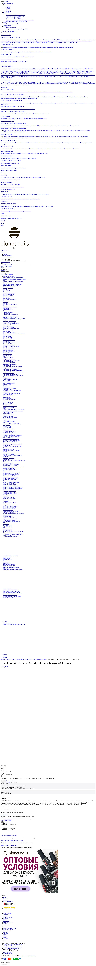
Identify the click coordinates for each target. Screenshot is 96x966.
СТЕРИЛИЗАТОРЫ (5, 116)
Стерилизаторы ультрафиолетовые (24, 118)
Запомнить (4, 269)
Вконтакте (5, 932)
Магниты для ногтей (14, 163)
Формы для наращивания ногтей (65, 47)
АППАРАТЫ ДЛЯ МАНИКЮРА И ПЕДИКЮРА (12, 106)
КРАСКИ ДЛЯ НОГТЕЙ (6, 156)
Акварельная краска (5, 158)
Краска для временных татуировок (9, 206)
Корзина (3, 274)
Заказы (5, 254)
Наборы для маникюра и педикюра (45, 125)
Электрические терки (32, 98)
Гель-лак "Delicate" (83, 70)
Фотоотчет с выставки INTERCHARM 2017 (16, 21)
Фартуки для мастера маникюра (72, 130)
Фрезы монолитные (79, 103)
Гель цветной (73, 41)
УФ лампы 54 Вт (68, 92)
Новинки (5, 918)
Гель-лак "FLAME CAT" (29, 71)
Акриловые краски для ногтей (17, 158)
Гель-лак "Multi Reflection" (32, 72)
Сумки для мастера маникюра (8, 113)
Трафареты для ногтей (47, 148)
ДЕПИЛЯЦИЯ (4, 191)
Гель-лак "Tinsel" (35, 76)
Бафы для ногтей (20, 136)
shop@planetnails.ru (7, 952)
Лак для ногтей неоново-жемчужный (15, 83)
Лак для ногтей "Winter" (72, 82)
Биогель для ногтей (8, 41)
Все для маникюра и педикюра (28, 955)
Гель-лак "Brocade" (38, 68)
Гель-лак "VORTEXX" (53, 76)
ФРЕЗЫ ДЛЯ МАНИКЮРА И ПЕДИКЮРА (11, 100)
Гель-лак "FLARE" (39, 71)
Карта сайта (6, 921)
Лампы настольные (33, 96)
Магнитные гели (5, 163)
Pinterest (5, 934)
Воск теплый (20, 194)
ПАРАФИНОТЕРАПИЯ (6, 196)
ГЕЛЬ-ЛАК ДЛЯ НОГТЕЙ (7, 66)
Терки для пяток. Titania (20, 168)
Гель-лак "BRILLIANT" (86, 68)
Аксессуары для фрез (27, 103)
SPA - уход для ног (5, 177)
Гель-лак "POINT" (72, 72)
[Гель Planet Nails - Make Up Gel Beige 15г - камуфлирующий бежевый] (22, 710)
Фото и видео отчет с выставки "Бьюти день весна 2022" (20, 20)
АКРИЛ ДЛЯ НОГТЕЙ (6, 54)
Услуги (5, 26)
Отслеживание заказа (6, 260)
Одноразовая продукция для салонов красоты (35, 130)
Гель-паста (31, 42)
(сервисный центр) (12, 947)
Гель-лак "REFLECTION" (63, 75)
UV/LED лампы (48, 92)
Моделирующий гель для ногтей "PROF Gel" (67, 42)
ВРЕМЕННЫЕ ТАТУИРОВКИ (8, 203)
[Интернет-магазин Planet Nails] (15, 246)
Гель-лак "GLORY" (85, 71)
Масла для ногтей (5, 187)
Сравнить (8, 782)
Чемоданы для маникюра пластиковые (24, 113)
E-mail (2, 263)
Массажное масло (40, 177)
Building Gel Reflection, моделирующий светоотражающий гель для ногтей (70, 39)
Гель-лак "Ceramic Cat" (15, 70)
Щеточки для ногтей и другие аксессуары (14, 131)
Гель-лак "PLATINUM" (62, 72)
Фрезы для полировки (45, 103)
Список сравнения (7, 255)
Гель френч (67, 41)
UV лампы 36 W (33, 92)
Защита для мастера (19, 130)
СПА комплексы (70, 96)
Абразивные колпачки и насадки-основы (12, 103)
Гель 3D (15, 41)
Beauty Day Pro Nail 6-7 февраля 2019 (15, 16)
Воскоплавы (27, 194)
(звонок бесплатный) (12, 944)
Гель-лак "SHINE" (8, 76)
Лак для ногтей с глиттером (30, 83)
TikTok (5, 936)
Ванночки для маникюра (9, 130)
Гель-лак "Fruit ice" (57, 71)
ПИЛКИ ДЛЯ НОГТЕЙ (6, 134)
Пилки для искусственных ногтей (43, 136)
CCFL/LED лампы (13, 92)
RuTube (5, 937)
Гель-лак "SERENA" (74, 75)
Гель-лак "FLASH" (48, 71)
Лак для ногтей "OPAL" (36, 82)
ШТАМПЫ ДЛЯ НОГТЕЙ (7, 151)
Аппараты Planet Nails (21, 109)
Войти (2, 262)
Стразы (40, 148)
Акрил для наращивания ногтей (8, 56)
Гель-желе (6, 42)
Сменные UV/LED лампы (58, 92)
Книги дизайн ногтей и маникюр (9, 61)
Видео (4, 22)
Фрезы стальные (88, 103)
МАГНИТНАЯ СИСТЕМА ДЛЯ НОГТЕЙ (11, 160)
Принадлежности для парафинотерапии (30, 199)
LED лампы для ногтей (23, 92)
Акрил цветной (19, 56)
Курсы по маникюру (8, 3)
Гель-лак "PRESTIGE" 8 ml (17, 75)
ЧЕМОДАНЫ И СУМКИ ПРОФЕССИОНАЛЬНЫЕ (13, 111)
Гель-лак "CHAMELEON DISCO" (29, 70)
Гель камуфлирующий (49, 41)
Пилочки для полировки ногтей (14, 137)
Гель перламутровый (59, 41)
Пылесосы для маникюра (60, 96)
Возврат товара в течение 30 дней (9, 845)
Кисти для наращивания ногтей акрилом (52, 142)
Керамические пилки (29, 136)
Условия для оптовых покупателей (9, 31)
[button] (3, 766)
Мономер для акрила (28, 56)
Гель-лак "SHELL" (83, 75)
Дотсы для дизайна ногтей (9, 142)
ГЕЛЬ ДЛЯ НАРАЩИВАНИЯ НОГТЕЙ (10, 37)
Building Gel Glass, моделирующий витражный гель (15, 39)
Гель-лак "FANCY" (18, 71)
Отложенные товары (8, 256)
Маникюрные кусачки (31, 125)
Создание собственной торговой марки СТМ (17, 29)
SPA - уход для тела (23, 177)
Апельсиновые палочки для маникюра (12, 125)
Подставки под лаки (60, 130)
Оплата (8, 7)
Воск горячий (6, 194)
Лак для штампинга (16, 153)
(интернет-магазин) (12, 945)
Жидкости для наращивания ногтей (30, 52)
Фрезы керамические (56, 103)
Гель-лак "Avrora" (56, 68)
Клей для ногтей (7, 47)
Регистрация (7, 262)
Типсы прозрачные (32, 47)
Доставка (8, 6)
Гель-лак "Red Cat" (39, 75)
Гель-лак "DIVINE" (9, 71)
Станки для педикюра (63, 125)
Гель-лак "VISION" (43, 76)
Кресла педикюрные (24, 96)
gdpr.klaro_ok (4, 964)
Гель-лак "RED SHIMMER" (50, 75)
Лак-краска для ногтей (30, 158)
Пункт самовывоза (7, 913)
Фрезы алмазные (36, 103)
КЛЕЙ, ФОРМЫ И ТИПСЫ (7, 44)
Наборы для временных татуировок (25, 206)
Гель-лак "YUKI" (75, 76)
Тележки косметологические (20, 98)
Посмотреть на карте (8, 953)
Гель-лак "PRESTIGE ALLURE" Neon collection (23, 73)
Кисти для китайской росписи (35, 142)
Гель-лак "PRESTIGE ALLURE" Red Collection (45, 73)
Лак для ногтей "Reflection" (60, 82)
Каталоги (8, 11)
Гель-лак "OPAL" (53, 72)
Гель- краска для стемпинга (82, 41)
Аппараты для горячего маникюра (11, 96)
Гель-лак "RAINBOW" (29, 75)
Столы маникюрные (79, 96)
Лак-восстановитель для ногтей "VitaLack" (19, 84)
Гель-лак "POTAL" (81, 72)
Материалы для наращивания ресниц (9, 211)
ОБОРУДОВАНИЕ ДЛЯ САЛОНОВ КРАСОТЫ (12, 94)
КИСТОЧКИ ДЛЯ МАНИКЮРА (8, 140)
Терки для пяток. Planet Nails (7, 168)
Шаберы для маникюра (74, 125)
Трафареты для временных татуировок (43, 206)
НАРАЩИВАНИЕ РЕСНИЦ (7, 208)
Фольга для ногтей (69, 148)
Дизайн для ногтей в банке (9, 148)
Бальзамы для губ (32, 177)
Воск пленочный (13, 194)
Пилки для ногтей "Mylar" (72, 136)
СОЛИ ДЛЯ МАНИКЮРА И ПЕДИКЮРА (11, 179)
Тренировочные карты (22, 61)
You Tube (5, 933)
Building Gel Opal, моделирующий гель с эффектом (39, 39)
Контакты (8, 8)
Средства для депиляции (43, 194)
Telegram (5, 938)
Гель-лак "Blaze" (76, 68)
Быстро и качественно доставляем (9, 835)
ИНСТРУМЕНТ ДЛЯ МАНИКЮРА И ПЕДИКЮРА (13, 123)
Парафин (18, 199)
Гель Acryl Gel (20, 41)
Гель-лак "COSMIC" (62, 70)
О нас (4, 897)
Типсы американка (15, 47)
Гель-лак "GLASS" (76, 71)
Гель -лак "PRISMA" (29, 68)
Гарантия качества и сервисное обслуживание (12, 840)
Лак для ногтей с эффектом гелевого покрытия (66, 83)
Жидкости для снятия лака (45, 52)
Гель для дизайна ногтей (38, 41)
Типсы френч (40, 47)
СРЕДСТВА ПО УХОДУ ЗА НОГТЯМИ (10, 184)
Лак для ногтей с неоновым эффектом (46, 83)
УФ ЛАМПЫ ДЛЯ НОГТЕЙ (7, 89)
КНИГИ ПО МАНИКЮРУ (7, 59)
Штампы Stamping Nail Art (42, 153)
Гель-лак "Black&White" (66, 68)
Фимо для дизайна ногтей (58, 148)
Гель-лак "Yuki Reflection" (65, 76)
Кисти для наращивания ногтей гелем (71, 142)
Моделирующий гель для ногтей (48, 42)
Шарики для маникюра (6, 182)
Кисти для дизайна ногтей (21, 142)
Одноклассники (7, 930)
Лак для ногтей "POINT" (47, 82)
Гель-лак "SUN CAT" (26, 76)
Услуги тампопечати (11, 27)
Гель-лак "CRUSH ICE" (73, 70)
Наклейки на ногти (33, 148)
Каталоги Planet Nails (8, 922)
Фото (4, 13)
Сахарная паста (33, 194)
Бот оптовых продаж (8, 929)
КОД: (2, 765)
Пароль (2, 264)
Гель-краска (12, 42)
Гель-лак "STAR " (16, 76)
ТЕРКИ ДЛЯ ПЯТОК (6, 165)
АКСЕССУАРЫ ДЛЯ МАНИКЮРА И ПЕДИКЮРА (13, 128)
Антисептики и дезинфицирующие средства (11, 52)
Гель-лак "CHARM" (42, 70)
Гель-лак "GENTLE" (67, 71)
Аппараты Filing (4, 109)
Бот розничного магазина (9, 928)
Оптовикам (6, 12)
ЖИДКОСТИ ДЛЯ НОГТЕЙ (8, 49)
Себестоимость (7, 25)
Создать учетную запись (6, 266)
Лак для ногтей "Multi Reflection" (22, 82)
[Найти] (14, 248)
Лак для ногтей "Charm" (8, 82)
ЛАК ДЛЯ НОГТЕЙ (5, 80)
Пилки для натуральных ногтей (58, 136)
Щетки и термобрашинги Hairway (9, 170)
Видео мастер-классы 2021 (12, 23)
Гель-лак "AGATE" (47, 68)
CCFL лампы (6, 92)
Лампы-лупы (41, 96)
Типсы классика (23, 47)
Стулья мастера (9, 98)
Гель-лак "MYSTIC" (44, 72)
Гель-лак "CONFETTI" (52, 70)
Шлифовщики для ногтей (28, 137)
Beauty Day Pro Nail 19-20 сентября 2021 (15, 15)
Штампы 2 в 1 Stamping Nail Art (28, 153)
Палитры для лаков (50, 130)
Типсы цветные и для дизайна (50, 47)
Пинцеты (56, 125)
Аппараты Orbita (12, 109)
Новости (8, 10)
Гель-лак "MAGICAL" (21, 72)
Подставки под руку (49, 96)
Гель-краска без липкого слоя (22, 42)
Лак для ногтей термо (83, 83)
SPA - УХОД (4, 175)
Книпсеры (23, 125)
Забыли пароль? (8, 264)
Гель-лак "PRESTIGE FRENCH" (64, 73)
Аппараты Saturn (31, 109)
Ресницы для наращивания (24, 211)
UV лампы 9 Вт (40, 92)
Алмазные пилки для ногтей (9, 136)
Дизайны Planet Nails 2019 (12, 17)
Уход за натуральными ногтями (16, 187)
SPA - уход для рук (13, 177)
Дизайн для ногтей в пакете (22, 148)
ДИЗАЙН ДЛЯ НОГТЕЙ (7, 146)
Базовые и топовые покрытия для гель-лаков (13, 68)
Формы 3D (76, 148)
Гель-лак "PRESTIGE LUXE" (79, 73)
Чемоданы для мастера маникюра (41, 113)
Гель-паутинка (37, 42)
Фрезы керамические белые (67, 103)
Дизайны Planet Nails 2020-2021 (13, 18)
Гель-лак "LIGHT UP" (10, 72)
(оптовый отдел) (11, 948)
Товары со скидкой (8, 917)
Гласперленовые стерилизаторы (8, 118)
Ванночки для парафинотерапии (8, 199)
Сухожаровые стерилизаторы (39, 118)
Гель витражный (28, 41)
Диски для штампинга (6, 153)
